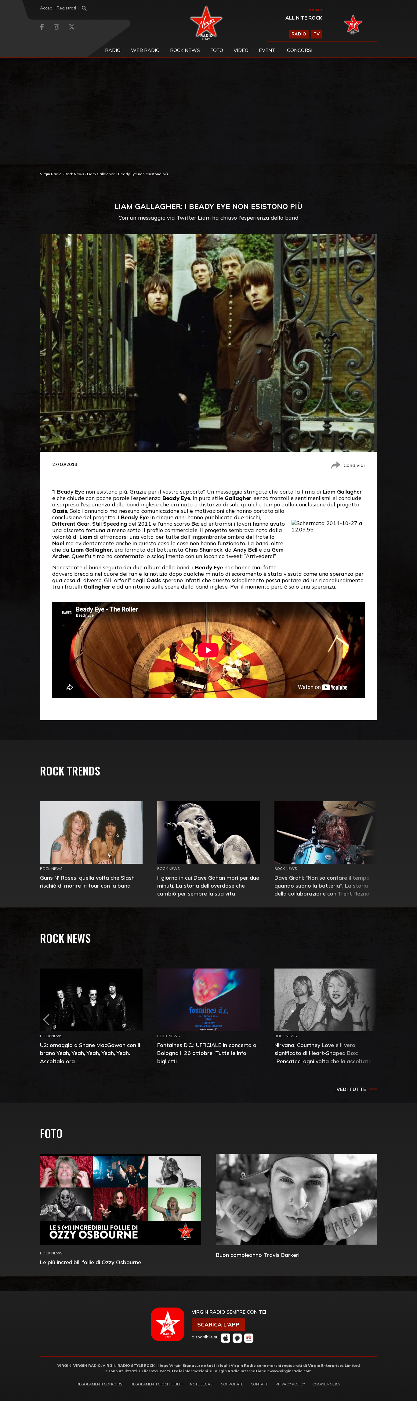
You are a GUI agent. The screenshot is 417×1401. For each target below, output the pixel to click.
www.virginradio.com (291, 1371)
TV (317, 34)
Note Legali (201, 1384)
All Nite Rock (303, 18)
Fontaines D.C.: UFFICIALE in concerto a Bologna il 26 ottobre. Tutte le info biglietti (206, 1053)
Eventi (268, 50)
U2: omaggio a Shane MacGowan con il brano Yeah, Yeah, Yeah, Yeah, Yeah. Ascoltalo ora (90, 1053)
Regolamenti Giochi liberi (157, 1384)
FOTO (216, 50)
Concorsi (299, 50)
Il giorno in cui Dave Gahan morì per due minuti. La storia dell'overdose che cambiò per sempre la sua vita (208, 885)
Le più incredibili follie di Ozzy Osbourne (90, 1262)
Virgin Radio (51, 174)
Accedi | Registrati (58, 8)
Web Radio (145, 50)
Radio (113, 50)
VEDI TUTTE (351, 1089)
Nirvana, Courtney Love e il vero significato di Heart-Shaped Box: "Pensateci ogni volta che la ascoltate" (324, 1053)
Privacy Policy (290, 1384)
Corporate (232, 1384)
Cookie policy (326, 1384)
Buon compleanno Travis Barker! (257, 1254)
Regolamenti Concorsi (100, 1384)
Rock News (185, 50)
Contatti (259, 1384)
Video (241, 50)
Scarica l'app (218, 1324)
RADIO (299, 34)
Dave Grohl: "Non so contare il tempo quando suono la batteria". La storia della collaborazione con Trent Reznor (323, 885)
